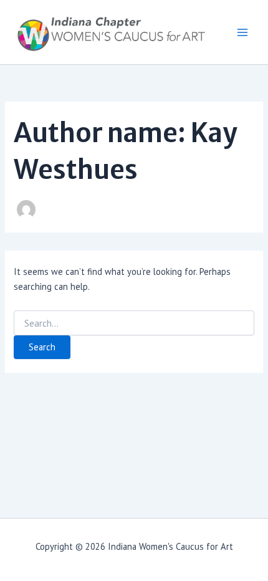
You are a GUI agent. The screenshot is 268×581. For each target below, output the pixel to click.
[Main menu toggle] (242, 32)
